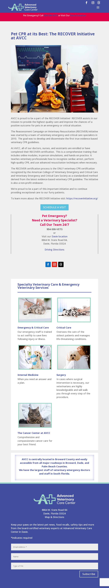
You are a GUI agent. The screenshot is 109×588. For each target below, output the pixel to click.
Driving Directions (54, 249)
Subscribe (88, 574)
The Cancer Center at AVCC (34, 433)
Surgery (61, 374)
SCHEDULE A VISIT (54, 207)
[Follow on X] (61, 264)
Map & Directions (54, 517)
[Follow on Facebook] (48, 264)
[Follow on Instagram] (54, 264)
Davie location (59, 236)
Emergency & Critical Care (33, 327)
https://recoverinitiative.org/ (82, 198)
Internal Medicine (28, 374)
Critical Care (63, 327)
